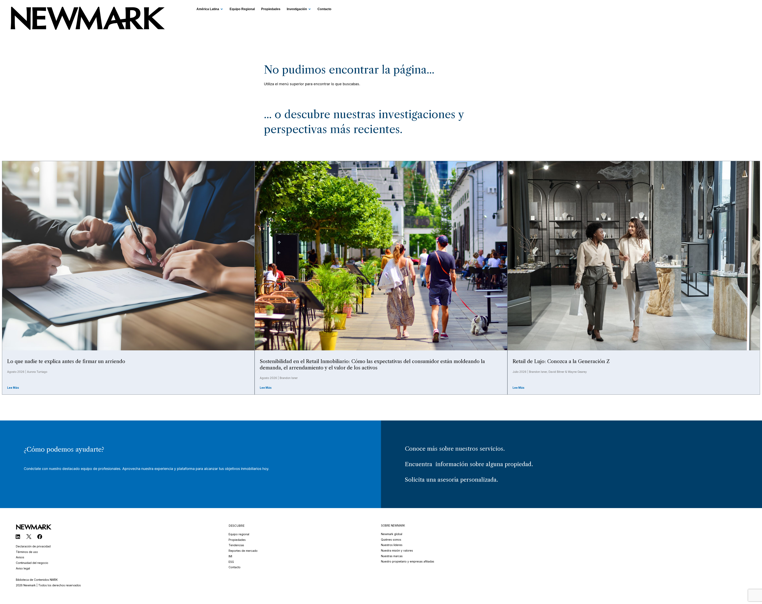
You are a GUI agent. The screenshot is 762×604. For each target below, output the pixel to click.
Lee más (13, 387)
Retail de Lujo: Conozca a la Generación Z (561, 361)
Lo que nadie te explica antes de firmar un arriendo (66, 361)
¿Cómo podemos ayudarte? (64, 449)
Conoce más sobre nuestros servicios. (455, 448)
